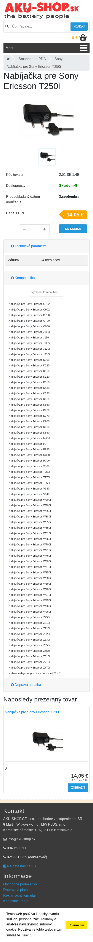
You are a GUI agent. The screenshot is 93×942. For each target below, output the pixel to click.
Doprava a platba (27, 685)
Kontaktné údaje (15, 901)
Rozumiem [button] (76, 925)
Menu (10, 48)
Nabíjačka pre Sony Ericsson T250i (32, 712)
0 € (75, 38)
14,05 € (75, 215)
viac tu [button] (27, 935)
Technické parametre (30, 246)
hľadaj (79, 26)
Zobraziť (78, 787)
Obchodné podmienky (20, 884)
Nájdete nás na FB (21, 866)
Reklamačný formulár (19, 895)
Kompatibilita (24, 278)
